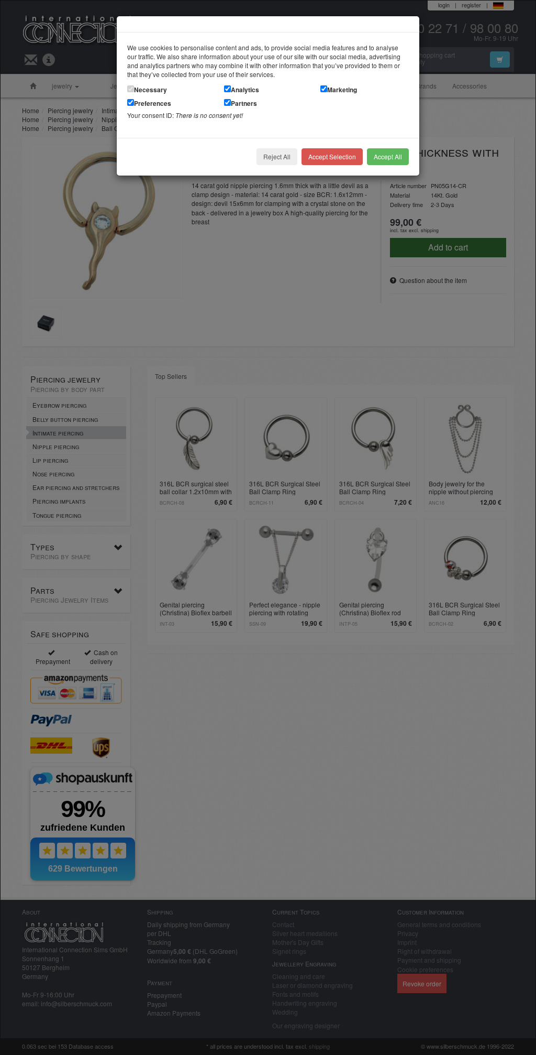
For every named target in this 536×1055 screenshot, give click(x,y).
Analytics (245, 89)
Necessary (150, 89)
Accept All (388, 156)
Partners (244, 103)
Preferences (152, 103)
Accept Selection (332, 156)
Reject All (277, 156)
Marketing (342, 89)
